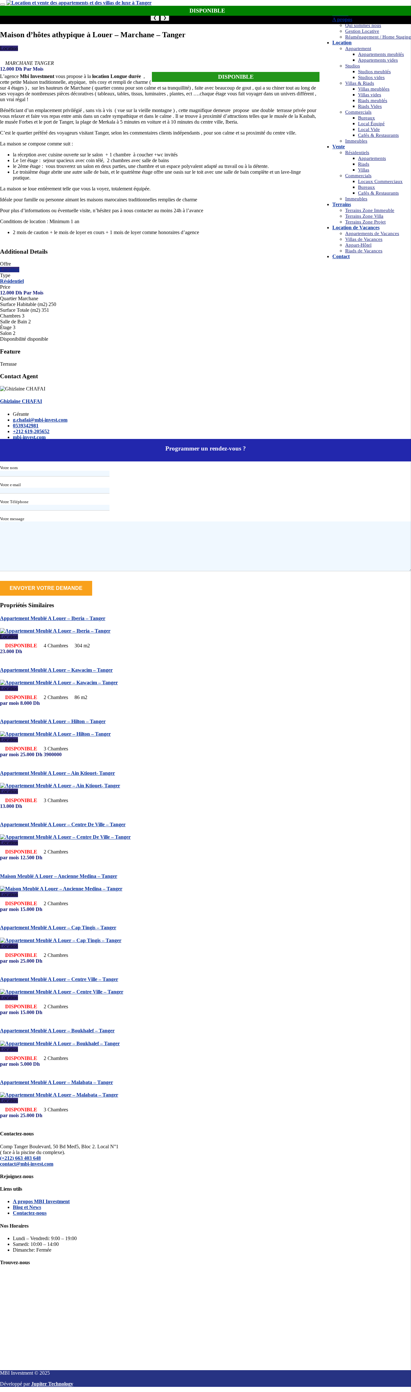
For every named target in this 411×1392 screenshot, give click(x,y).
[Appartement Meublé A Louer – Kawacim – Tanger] (59, 682)
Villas (363, 169)
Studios (352, 65)
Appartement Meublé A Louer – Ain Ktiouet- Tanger (57, 773)
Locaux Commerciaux (380, 181)
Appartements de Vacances (372, 233)
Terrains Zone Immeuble (369, 210)
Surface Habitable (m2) (23, 304)
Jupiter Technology (52, 1384)
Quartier (8, 298)
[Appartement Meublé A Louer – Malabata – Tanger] (59, 1095)
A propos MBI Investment (41, 1201)
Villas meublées (373, 89)
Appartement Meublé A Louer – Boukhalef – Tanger (57, 1030)
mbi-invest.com (29, 437)
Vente (338, 146)
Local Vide (369, 129)
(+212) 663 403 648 (20, 1158)
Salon (6, 333)
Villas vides (369, 94)
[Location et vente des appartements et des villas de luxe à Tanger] (79, 2)
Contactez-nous (30, 1213)
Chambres (10, 316)
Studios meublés (374, 71)
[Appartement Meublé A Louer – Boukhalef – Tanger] (60, 1043)
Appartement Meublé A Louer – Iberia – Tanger (52, 618)
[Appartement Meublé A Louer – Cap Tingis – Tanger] (60, 940)
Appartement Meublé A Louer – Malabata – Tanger (56, 1082)
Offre (5, 264)
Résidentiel (12, 281)
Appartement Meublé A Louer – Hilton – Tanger (53, 721)
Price (5, 287)
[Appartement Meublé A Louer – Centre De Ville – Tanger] (65, 837)
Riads (363, 164)
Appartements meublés (381, 54)
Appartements (372, 158)
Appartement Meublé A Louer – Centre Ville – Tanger (59, 979)
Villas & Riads (359, 83)
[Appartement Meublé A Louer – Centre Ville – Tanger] (61, 991)
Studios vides (371, 77)
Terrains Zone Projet (365, 221)
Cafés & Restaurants (378, 135)
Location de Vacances (356, 227)
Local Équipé (371, 123)
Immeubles (356, 141)
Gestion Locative (362, 31)
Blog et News (27, 1207)
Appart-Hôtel (358, 245)
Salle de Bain (13, 321)
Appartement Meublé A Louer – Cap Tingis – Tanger (58, 927)
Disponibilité (13, 339)
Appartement (358, 48)
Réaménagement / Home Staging (378, 36)
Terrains (341, 204)
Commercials (358, 112)
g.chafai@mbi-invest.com (40, 420)
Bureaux (366, 117)
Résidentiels (357, 152)
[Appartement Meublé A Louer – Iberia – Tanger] (55, 631)
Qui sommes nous (363, 25)
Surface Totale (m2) (20, 310)
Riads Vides (370, 106)
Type (5, 275)
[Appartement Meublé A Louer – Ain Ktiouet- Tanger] (60, 785)
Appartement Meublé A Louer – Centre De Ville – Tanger (63, 824)
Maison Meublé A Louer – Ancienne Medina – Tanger (58, 876)
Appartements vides (378, 60)
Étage (6, 327)
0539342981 (26, 425)
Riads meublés (372, 100)
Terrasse (8, 364)
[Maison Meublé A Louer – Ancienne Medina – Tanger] (61, 888)
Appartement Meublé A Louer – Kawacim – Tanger (56, 670)
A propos (342, 19)
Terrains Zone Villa (364, 216)
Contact (341, 256)
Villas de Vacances (363, 239)
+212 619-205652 (31, 431)
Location (342, 42)
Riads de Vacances (363, 250)
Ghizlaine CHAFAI (21, 401)
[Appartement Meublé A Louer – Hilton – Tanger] (55, 734)
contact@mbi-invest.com (26, 1164)
